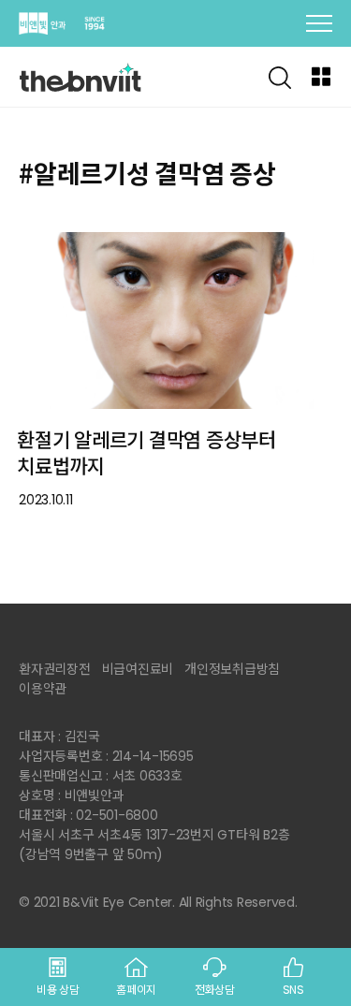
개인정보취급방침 (232, 669)
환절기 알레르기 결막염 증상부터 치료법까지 (146, 454)
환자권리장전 (55, 669)
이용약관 (42, 688)
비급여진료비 (138, 669)
